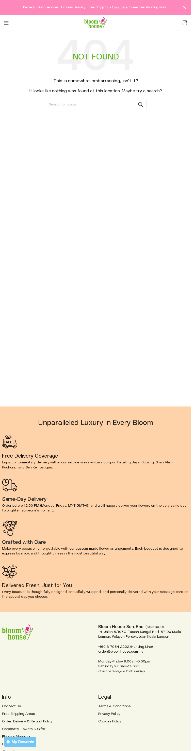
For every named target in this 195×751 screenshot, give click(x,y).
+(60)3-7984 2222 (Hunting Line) (125, 647)
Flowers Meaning (16, 736)
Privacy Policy (109, 714)
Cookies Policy (110, 721)
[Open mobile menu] (6, 23)
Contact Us (11, 706)
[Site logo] (95, 22)
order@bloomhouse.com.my (120, 651)
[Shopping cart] (185, 23)
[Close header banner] (184, 7)
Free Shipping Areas (18, 714)
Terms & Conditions (114, 706)
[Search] (141, 104)
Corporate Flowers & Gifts (23, 729)
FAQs (6, 744)
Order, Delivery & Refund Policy (27, 721)
